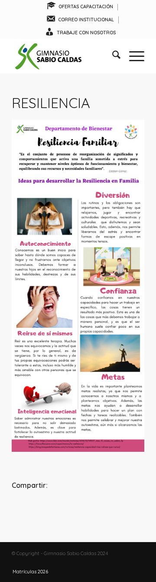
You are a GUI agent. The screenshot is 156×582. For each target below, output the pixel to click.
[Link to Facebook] (111, 562)
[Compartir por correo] (122, 509)
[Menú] (132, 56)
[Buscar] (112, 56)
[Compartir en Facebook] (34, 509)
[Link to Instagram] (124, 562)
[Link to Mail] (137, 562)
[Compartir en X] (78, 509)
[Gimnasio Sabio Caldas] (65, 56)
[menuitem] (79, 7)
